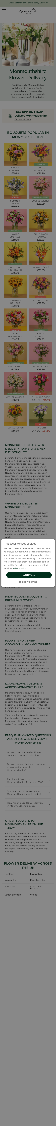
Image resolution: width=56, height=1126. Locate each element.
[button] (28, 581)
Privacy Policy (19, 568)
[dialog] (28, 563)
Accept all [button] (29, 575)
